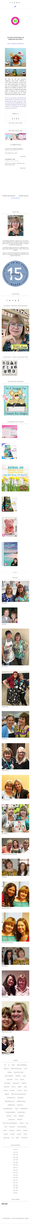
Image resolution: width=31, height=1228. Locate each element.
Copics (24, 1076)
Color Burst (17, 1076)
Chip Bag (9, 1072)
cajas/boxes (11, 1130)
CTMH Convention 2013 (16, 1068)
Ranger (16, 1108)
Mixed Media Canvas (10, 1101)
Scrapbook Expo (21, 1112)
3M (5, 1065)
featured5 (19, 1134)
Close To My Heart (9, 1076)
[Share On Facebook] (14, 119)
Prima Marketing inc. (8, 1108)
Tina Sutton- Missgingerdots (14, 149)
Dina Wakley (7, 1083)
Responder (22, 156)
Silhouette (9, 1116)
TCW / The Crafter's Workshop (10, 1123)
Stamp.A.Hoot (12, 1119)
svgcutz (17, 1137)
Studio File (19, 1119)
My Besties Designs (21, 1101)
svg (12, 1137)
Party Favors (20, 1105)
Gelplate (19, 1087)
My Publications (11, 1105)
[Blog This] (18, 119)
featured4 (12, 1134)
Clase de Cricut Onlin (18, 1072)
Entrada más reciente (9, 195)
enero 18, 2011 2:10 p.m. (11, 150)
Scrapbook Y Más (15, 1226)
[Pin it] (16, 119)
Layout (17, 123)
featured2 (25, 1130)
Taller (20, 123)
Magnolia (7, 1094)
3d (8, 1065)
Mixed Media (20, 1097)
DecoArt (22, 1079)
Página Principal (15, 198)
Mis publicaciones (11, 1097)
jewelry (25, 1134)
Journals (5, 1090)
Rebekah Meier (24, 1108)
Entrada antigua (23, 195)
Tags (27, 1123)
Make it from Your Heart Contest (18, 1094)
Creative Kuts (10, 1079)
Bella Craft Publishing (21, 1065)
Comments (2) (15, 113)
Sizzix (15, 1116)
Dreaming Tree (16, 1083)
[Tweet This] (12, 119)
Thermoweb (12, 1126)
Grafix (25, 1087)
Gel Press (13, 1087)
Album (13, 1065)
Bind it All (6, 1068)
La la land (19, 1090)
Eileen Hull (6, 1087)
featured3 (6, 1134)
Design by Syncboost (23, 1226)
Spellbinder (21, 1116)
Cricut (13, 123)
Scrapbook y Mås (10, 159)
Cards (25, 1068)
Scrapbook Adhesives (10, 1112)
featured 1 (19, 1130)
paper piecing (6, 1137)
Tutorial (5, 1130)
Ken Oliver (12, 1090)
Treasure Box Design (21, 1126)
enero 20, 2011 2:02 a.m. (12, 160)
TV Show (21, 1123)
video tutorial (24, 1137)
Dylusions (24, 1083)
